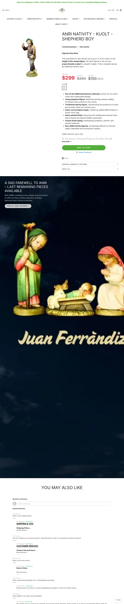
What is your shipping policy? (22, 516)
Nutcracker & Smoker (94, 19)
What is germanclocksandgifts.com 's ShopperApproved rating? (33, 580)
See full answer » (21, 530)
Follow (14, 518)
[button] (17, 532)
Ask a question (84, 47)
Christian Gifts (34, 19)
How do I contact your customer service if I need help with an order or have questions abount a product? (47, 538)
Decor (75, 19)
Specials (113, 19)
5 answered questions (69, 47)
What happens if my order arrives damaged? (27, 596)
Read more (66, 141)
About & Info (61, 24)
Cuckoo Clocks (14, 19)
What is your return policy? (21, 560)
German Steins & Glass (56, 19)
